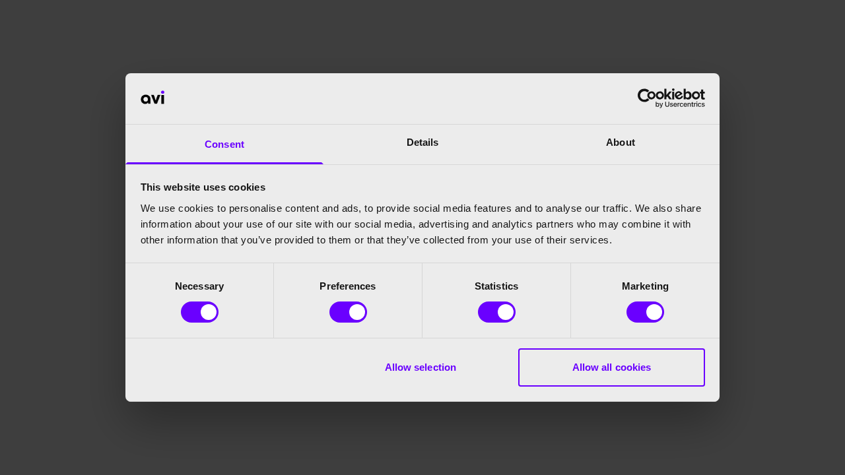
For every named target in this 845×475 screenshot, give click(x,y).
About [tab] (620, 142)
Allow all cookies (612, 367)
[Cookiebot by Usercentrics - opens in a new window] (647, 98)
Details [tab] (423, 142)
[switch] (348, 312)
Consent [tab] (224, 144)
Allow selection (421, 367)
